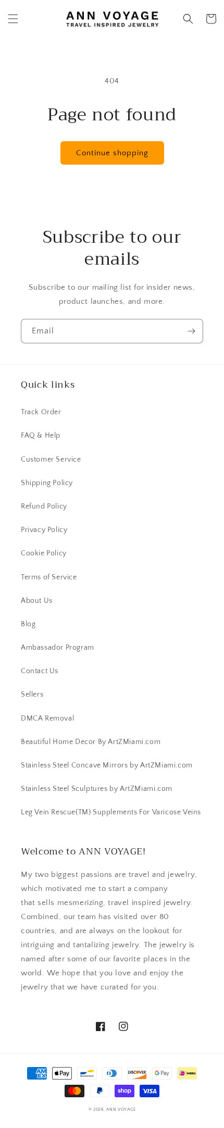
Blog (28, 624)
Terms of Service (49, 577)
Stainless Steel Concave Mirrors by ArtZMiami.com (107, 765)
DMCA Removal (47, 718)
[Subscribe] (191, 331)
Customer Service (51, 459)
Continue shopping (112, 152)
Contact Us (39, 671)
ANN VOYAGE (120, 1109)
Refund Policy (44, 506)
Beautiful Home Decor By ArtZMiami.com (90, 742)
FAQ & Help (40, 435)
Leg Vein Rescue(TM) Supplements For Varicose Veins (111, 812)
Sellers (32, 694)
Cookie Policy (44, 553)
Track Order (41, 412)
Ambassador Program (57, 647)
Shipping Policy (47, 483)
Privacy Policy (44, 530)
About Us (37, 601)
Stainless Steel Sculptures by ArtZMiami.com (96, 789)
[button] (13, 18)
